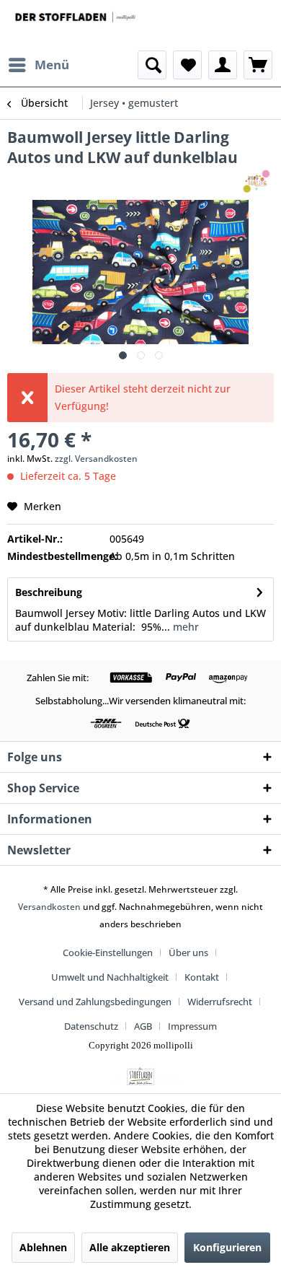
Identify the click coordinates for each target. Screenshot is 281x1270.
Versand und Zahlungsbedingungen (95, 1001)
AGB (143, 1026)
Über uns (188, 952)
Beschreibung (48, 592)
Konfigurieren (227, 1247)
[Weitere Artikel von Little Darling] (257, 180)
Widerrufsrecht (219, 1001)
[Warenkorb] (258, 65)
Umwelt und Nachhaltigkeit (110, 977)
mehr (184, 627)
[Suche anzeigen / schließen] (152, 65)
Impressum (192, 1026)
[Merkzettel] (187, 65)
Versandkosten (49, 907)
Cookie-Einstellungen (108, 952)
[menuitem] (38, 65)
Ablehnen (43, 1247)
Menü (52, 64)
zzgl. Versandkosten (96, 458)
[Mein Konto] (222, 65)
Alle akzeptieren (129, 1247)
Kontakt (201, 977)
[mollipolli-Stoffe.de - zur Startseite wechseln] (76, 25)
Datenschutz (91, 1026)
